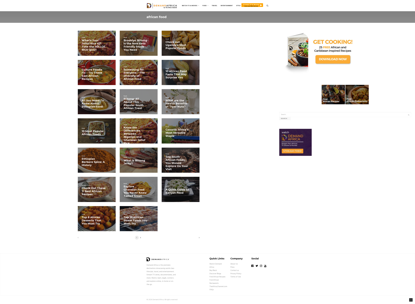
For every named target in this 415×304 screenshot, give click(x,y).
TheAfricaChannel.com (218, 286)
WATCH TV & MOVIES (189, 5)
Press (232, 267)
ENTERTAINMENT (227, 5)
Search (285, 118)
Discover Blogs (215, 273)
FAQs (211, 289)
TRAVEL (214, 5)
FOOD (204, 5)
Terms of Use (235, 276)
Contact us (234, 270)
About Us (234, 264)
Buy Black (213, 270)
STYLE (238, 5)
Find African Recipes (217, 276)
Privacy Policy (235, 273)
